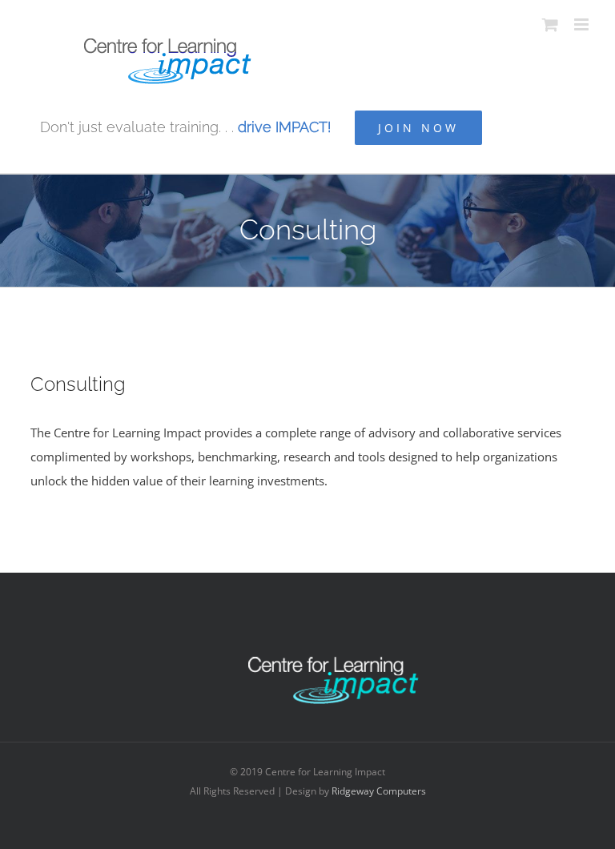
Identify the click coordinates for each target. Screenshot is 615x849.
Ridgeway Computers (379, 791)
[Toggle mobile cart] (550, 24)
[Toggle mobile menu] (582, 24)
